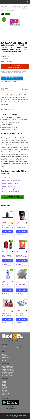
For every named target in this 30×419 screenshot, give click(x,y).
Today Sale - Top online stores (11, 180)
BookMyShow (5, 393)
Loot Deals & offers (8, 178)
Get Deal (8, 231)
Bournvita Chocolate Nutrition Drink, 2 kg (21, 256)
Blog (3, 354)
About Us (4, 356)
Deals (6, 6)
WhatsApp (11, 347)
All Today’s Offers (7, 374)
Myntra (4, 384)
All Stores (4, 395)
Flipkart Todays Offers (8, 372)
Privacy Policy (5, 357)
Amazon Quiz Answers (8, 370)
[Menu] (2, 2)
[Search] (27, 2)
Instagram (24, 347)
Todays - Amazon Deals (9, 186)
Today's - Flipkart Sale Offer (10, 192)
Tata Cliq (4, 390)
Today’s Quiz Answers (8, 375)
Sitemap (4, 360)
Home (2, 6)
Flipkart (4, 235)
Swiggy (4, 385)
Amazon (7, 13)
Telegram (17, 347)
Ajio (3, 388)
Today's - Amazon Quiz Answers (11, 189)
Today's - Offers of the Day (10, 183)
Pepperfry (4, 392)
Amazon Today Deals (7, 369)
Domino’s (4, 387)
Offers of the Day (7, 367)
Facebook (4, 347)
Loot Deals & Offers (7, 366)
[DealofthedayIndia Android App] (10, 400)
